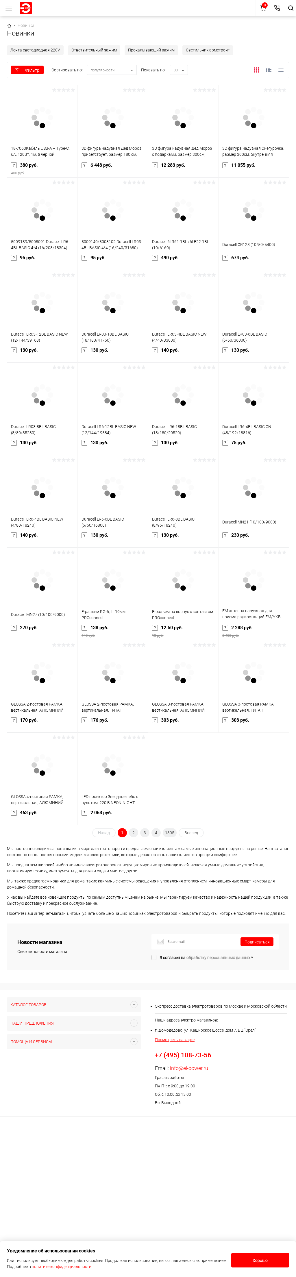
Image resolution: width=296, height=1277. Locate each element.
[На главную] (26, 8)
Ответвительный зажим (94, 50)
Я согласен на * (206, 957)
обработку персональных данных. (218, 957)
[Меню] (9, 8)
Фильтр (32, 70)
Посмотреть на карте (175, 1039)
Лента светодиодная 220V (35, 50)
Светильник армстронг (208, 50)
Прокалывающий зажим (151, 50)
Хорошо (260, 1260)
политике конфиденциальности (61, 1266)
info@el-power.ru (189, 1068)
